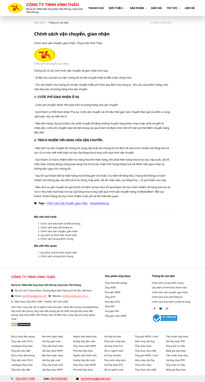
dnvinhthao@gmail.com (34, 296)
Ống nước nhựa (143, 346)
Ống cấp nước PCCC (22, 341)
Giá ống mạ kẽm (112, 336)
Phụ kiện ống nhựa (83, 350)
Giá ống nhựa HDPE (52, 350)
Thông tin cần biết (58, 22)
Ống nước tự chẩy (175, 346)
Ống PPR (109, 306)
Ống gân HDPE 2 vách (146, 336)
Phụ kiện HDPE (112, 292)
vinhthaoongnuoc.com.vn (75, 296)
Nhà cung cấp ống (145, 341)
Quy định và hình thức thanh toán (59, 235)
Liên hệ (190, 8)
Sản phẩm (137, 8)
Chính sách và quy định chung (57, 238)
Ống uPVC (110, 297)
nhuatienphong (99, 203)
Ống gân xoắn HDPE (115, 315)
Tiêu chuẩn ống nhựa (177, 336)
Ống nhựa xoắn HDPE (84, 346)
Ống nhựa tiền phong (116, 282)
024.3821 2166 (25, 378)
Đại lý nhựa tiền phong (23, 336)
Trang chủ (96, 8)
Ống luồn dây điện (20, 350)
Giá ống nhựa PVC (113, 346)
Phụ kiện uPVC (112, 301)
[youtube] (161, 308)
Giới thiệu (116, 8)
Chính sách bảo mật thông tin (57, 227)
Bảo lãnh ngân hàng (52, 336)
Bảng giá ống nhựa (176, 350)
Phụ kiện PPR (112, 311)
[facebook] (154, 308)
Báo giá (156, 8)
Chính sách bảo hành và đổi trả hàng (60, 223)
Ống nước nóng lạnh (114, 341)
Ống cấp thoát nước (52, 346)
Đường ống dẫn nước (84, 341)
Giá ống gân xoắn (51, 341)
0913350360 (58, 378)
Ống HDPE (110, 287)
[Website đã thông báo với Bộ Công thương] (164, 318)
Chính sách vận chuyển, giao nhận (67, 203)
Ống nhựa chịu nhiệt (145, 350)
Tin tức (172, 8)
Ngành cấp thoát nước (85, 336)
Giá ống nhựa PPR (175, 341)
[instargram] (167, 308)
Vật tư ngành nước (113, 350)
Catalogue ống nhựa (22, 346)
